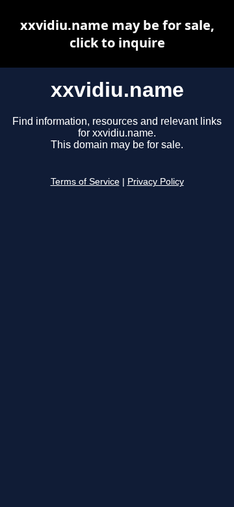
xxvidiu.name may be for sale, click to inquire (117, 33)
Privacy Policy (155, 182)
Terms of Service (85, 182)
